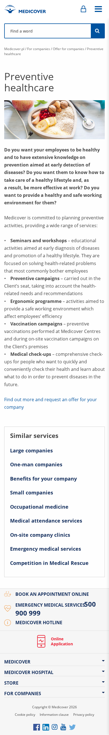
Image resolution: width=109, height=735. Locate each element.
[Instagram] (55, 726)
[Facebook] (36, 726)
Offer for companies (68, 48)
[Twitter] (72, 726)
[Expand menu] (98, 9)
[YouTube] (64, 726)
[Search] (97, 31)
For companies (38, 48)
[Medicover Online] (83, 9)
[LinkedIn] (45, 726)
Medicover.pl (14, 48)
